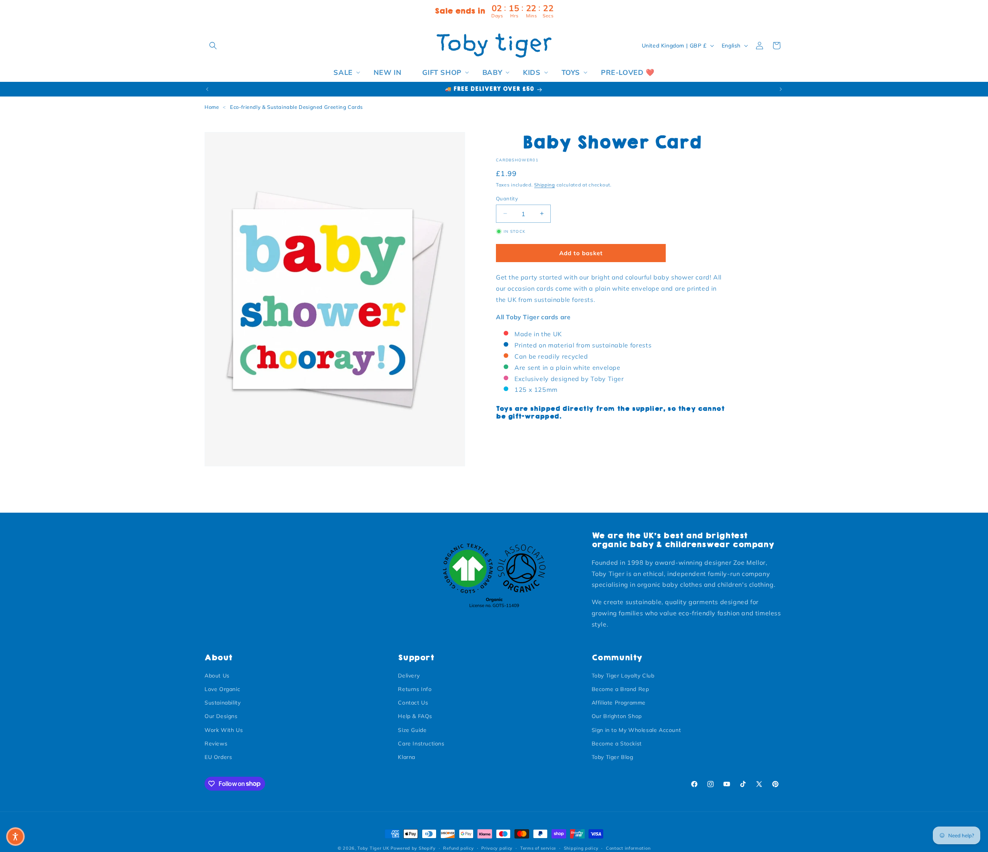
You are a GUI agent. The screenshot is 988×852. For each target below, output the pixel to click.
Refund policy (458, 847)
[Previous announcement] (207, 89)
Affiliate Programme (619, 703)
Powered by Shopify (413, 848)
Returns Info (414, 689)
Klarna (406, 757)
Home (212, 107)
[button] (213, 45)
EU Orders (218, 757)
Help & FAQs (415, 716)
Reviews (216, 743)
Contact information (628, 847)
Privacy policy (497, 847)
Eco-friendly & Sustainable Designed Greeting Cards (296, 107)
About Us (217, 675)
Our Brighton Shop (617, 716)
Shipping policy (581, 847)
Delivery (409, 675)
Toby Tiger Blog (612, 757)
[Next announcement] (780, 89)
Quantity (507, 198)
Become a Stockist (617, 743)
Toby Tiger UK (373, 848)
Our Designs (221, 716)
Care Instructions (421, 743)
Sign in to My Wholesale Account (636, 730)
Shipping (544, 185)
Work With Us (224, 730)
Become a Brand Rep (620, 689)
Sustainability (222, 703)
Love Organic (222, 689)
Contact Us (413, 703)
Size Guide (412, 730)
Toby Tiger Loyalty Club (623, 675)
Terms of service (538, 847)
